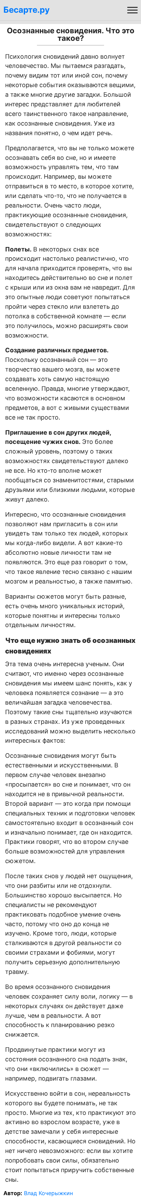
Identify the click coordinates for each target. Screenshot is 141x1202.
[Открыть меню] (132, 10)
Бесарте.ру (26, 10)
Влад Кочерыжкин (48, 1193)
